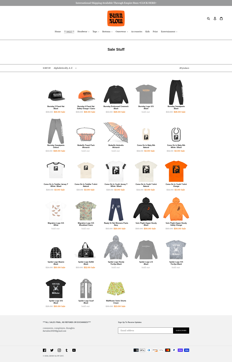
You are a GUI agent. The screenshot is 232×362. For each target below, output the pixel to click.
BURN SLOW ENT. (56, 356)
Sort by (47, 68)
